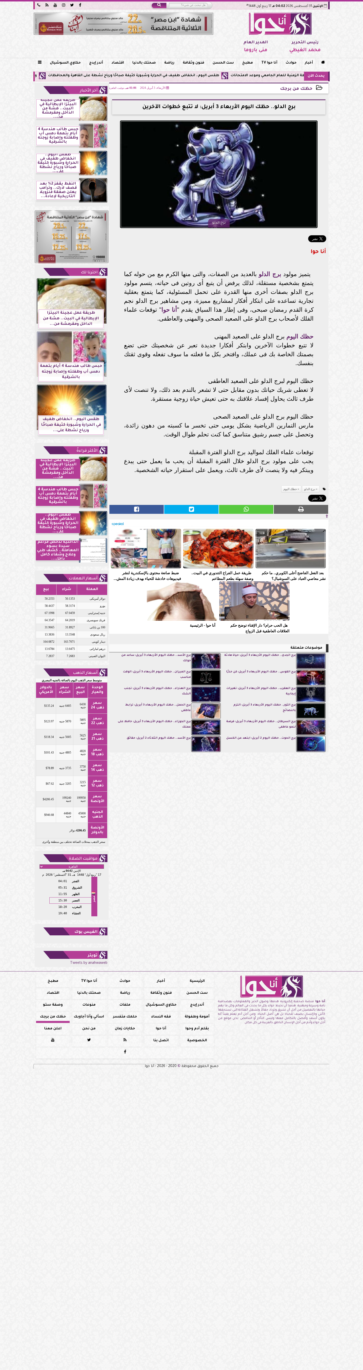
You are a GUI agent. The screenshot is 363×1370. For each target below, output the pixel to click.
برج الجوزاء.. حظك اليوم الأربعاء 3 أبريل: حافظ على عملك (154, 724)
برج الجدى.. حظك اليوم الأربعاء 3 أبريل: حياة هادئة (260, 655)
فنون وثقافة (193, 63)
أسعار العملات (83, 578)
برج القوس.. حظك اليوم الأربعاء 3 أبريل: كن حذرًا (261, 672)
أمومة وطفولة (197, 1017)
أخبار (309, 63)
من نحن (89, 1029)
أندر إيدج (96, 63)
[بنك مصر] (123, 23)
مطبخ (247, 63)
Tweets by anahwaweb (88, 963)
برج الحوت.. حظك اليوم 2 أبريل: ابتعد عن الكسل (261, 738)
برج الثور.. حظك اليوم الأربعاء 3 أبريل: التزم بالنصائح (264, 708)
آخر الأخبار (89, 91)
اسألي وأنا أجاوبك (89, 1017)
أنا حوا (169, 309)
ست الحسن (223, 63)
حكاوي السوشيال (65, 63)
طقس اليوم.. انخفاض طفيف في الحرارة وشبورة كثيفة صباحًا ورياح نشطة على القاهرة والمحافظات (185, 76)
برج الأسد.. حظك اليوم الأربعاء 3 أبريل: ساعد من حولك (156, 658)
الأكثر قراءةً (87, 451)
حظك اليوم (300, 336)
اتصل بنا (161, 1041)
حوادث (291, 63)
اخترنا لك (89, 272)
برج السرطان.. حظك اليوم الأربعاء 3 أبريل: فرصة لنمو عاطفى (261, 724)
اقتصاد (117, 63)
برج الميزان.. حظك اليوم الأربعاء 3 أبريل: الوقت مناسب (157, 674)
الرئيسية (197, 981)
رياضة (169, 63)
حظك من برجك (296, 89)
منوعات (89, 1005)
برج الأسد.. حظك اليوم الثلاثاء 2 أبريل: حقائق (159, 738)
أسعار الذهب (85, 673)
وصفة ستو (53, 1005)
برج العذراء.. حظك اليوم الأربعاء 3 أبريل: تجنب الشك (157, 691)
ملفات (125, 1005)
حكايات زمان (125, 1029)
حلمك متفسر (125, 1017)
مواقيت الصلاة (83, 859)
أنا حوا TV (269, 63)
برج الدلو (270, 274)
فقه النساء (161, 1017)
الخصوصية (197, 1041)
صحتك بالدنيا (144, 63)
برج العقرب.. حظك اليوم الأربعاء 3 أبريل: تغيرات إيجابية (261, 691)
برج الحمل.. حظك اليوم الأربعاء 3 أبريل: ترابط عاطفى (158, 708)
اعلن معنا (52, 1029)
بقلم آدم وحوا (197, 1029)
